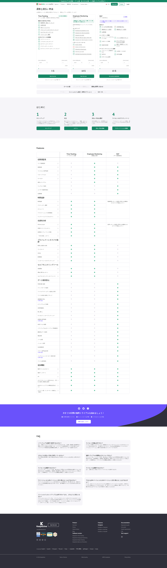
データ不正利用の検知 (107, 26)
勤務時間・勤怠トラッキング (47, 22)
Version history (76, 529)
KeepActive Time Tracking (78, 535)
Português (54, 549)
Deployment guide (125, 525)
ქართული (85, 549)
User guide (123, 527)
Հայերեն (72, 549)
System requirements (125, 529)
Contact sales (83, 4)
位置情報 (104, 32)
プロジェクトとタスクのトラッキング (49, 30)
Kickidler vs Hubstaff (102, 531)
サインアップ (48, 128)
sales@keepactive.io (41, 529)
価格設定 (69, 4)
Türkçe (65, 549)
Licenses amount (64, 60)
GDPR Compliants (106, 557)
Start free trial (53, 525)
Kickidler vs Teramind (102, 527)
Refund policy (85, 557)
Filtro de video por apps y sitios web (83, 37)
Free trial (114, 4)
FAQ (122, 531)
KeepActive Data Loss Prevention (80, 542)
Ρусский (60, 549)
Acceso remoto (78, 44)
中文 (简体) (78, 549)
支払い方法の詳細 (100, 128)
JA (108, 4)
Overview (75, 525)
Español (48, 549)
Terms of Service (63, 557)
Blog (74, 531)
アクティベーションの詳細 (121, 128)
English (43, 549)
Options (56, 4)
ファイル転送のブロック (122, 37)
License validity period (42, 60)
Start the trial (53, 76)
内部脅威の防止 (120, 26)
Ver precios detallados (114, 76)
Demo (121, 4)
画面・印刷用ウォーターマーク (122, 45)
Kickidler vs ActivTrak (102, 529)
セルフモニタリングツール (47, 32)
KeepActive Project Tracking (79, 539)
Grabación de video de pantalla (82, 33)
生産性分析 (43, 25)
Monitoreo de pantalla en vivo (82, 30)
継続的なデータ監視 (106, 29)
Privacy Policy (127, 557)
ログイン (76, 128)
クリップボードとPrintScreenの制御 (120, 41)
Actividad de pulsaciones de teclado (83, 54)
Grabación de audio (79, 35)
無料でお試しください (83, 421)
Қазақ (96, 549)
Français (91, 549)
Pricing (74, 527)
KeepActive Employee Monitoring (80, 537)
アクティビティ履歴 (45, 34)
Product (63, 4)
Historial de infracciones (80, 49)
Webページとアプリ (45, 27)
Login (128, 4)
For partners (75, 4)
